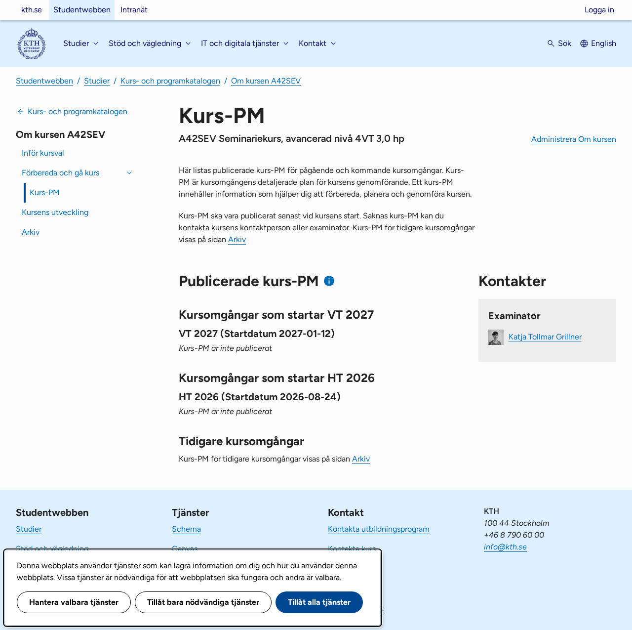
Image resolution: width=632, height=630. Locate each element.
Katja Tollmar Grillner (545, 336)
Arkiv (31, 232)
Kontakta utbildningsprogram (379, 529)
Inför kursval (43, 153)
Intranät (134, 9)
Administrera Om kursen (573, 139)
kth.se (31, 9)
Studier (97, 80)
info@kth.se (505, 546)
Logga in (599, 9)
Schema (186, 529)
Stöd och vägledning (52, 548)
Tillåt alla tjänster (319, 602)
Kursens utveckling (55, 212)
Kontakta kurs (352, 548)
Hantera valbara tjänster (73, 602)
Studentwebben (82, 9)
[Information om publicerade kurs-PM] (329, 281)
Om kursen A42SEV (266, 80)
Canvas (185, 548)
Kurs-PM (45, 192)
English (603, 43)
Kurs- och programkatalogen (170, 80)
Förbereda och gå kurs (60, 172)
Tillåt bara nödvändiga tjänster (203, 602)
